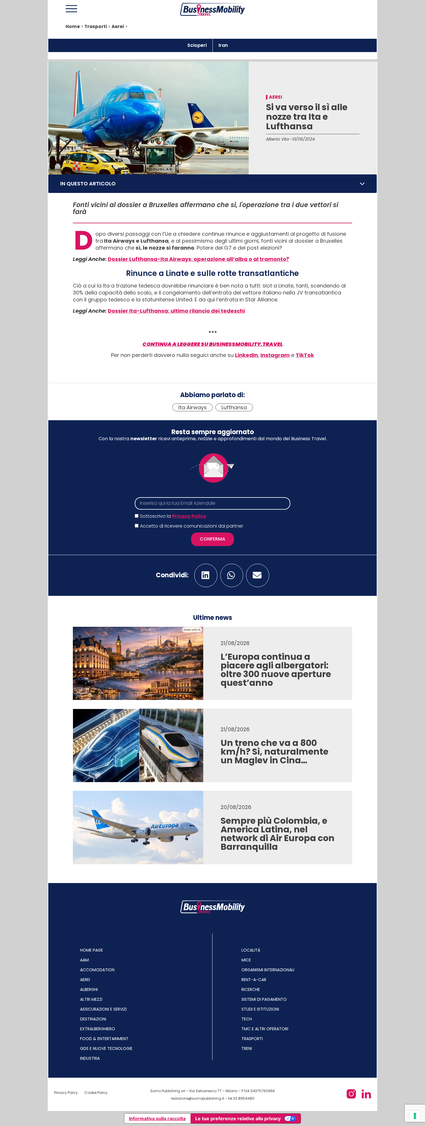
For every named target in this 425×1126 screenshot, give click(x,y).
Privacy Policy (189, 516)
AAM (84, 960)
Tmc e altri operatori (264, 1029)
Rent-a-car (253, 980)
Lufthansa (234, 407)
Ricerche (250, 989)
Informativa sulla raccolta (157, 1118)
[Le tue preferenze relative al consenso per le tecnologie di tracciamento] (414, 1115)
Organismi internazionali (267, 970)
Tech (246, 1019)
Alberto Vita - (279, 139)
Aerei (118, 26)
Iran (223, 45)
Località (250, 950)
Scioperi (197, 45)
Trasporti (95, 26)
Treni (246, 1048)
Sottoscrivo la (173, 516)
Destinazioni (93, 1019)
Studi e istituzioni (260, 1009)
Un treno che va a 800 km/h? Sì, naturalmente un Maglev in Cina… (274, 751)
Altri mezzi (91, 999)
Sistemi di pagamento (264, 999)
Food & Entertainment (104, 1039)
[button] (362, 183)
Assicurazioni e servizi (103, 1009)
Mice (246, 960)
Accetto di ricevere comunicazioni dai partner (191, 526)
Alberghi (89, 989)
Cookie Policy (96, 1092)
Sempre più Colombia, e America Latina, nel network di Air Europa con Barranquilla (278, 833)
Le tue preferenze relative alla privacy (238, 1118)
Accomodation (97, 970)
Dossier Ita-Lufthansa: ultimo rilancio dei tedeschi (176, 310)
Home (73, 26)
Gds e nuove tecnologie (106, 1048)
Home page (91, 950)
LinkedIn (246, 355)
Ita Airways (192, 407)
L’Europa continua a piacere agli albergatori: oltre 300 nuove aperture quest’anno (276, 669)
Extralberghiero (97, 1029)
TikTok (305, 355)
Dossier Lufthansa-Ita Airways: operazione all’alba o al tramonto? (198, 259)
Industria (90, 1058)
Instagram (275, 355)
